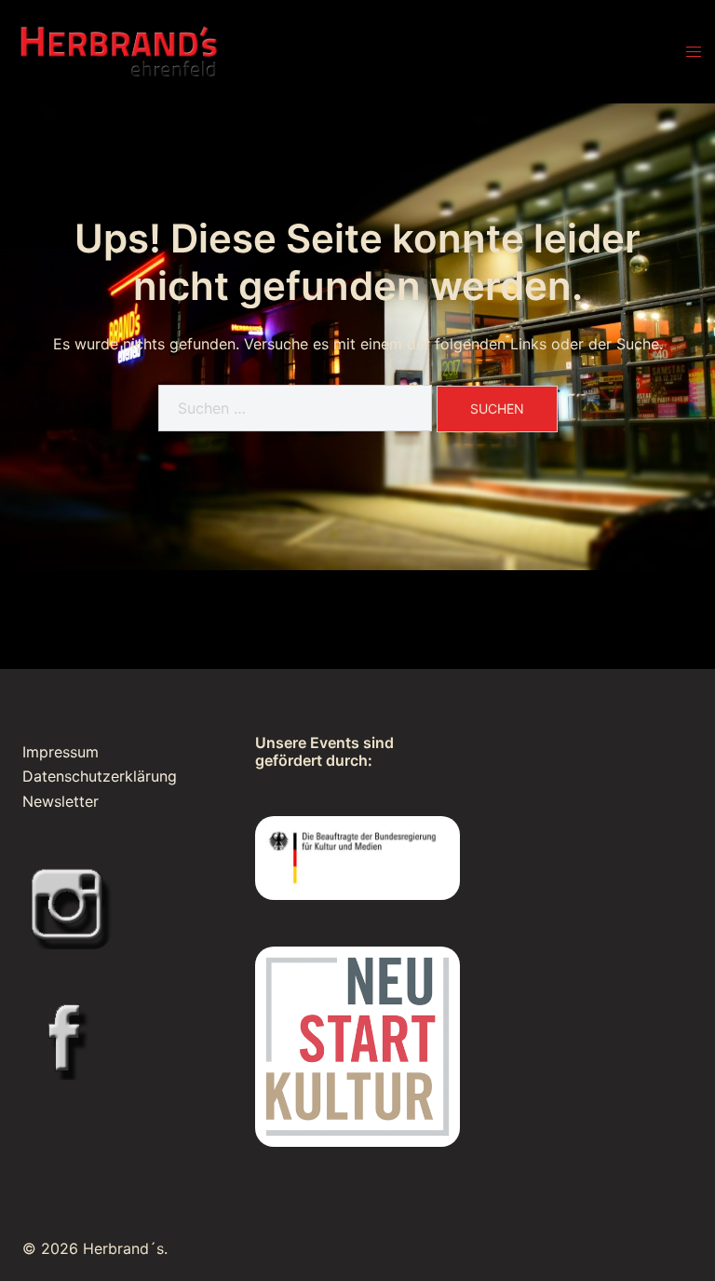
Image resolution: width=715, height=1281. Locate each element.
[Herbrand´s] (119, 50)
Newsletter (60, 801)
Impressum (60, 752)
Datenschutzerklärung (99, 776)
